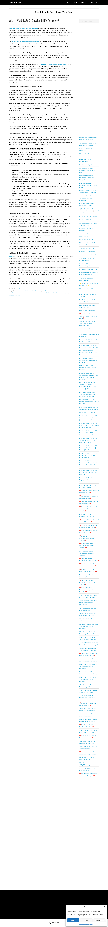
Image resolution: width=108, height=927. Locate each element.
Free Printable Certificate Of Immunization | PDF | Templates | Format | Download (89, 418)
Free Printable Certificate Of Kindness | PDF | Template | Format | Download (88, 448)
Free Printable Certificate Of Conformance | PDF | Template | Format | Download (89, 425)
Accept (73, 920)
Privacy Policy (82, 924)
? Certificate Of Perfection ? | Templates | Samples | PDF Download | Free (88, 323)
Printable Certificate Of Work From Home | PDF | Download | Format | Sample (88, 455)
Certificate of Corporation (87, 412)
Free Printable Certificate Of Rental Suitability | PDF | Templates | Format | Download (88, 433)
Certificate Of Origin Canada (88, 216)
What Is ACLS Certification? (87, 251)
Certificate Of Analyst (85, 220)
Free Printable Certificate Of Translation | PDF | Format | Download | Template (88, 440)
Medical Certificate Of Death (88, 269)
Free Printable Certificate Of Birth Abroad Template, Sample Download (88, 472)
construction (13, 295)
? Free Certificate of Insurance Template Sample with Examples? (88, 626)
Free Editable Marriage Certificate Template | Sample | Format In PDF (88, 360)
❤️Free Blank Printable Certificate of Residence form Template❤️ (88, 582)
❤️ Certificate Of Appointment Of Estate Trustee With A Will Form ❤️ (88, 316)
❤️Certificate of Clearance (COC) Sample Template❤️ (86, 538)
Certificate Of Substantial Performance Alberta (56, 291)
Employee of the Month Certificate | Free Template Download (87, 367)
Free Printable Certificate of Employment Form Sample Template (87, 480)
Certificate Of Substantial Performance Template (53, 293)
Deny (86, 920)
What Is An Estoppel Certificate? (89, 255)
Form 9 (11, 256)
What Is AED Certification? (87, 248)
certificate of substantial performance (24, 28)
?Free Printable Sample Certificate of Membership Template (87, 698)
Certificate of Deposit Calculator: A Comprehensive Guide (88, 170)
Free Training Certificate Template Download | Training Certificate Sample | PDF (88, 394)
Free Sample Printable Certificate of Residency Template (86, 553)
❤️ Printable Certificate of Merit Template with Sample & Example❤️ (89, 509)
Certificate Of (15, 2)
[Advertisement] (89, 78)
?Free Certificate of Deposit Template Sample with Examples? (87, 679)
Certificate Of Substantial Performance (29, 291)
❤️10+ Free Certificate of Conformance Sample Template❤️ (86, 545)
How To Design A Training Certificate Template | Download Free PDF (89, 401)
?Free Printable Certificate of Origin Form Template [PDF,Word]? (88, 602)
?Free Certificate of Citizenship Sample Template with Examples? (88, 666)
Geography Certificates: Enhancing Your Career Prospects (86, 177)
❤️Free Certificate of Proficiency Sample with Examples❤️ (86, 590)
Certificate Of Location (86, 239)
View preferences (99, 920)
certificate (20, 289)
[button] (105, 907)
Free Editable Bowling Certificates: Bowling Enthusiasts (86, 198)
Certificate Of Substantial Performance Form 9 (23, 293)
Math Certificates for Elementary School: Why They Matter (88, 185)
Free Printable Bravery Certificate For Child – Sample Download (88, 353)
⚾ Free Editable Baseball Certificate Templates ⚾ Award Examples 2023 (89, 211)
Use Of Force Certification (87, 310)
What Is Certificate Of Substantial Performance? (34, 20)
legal (19, 295)
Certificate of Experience (87, 165)
